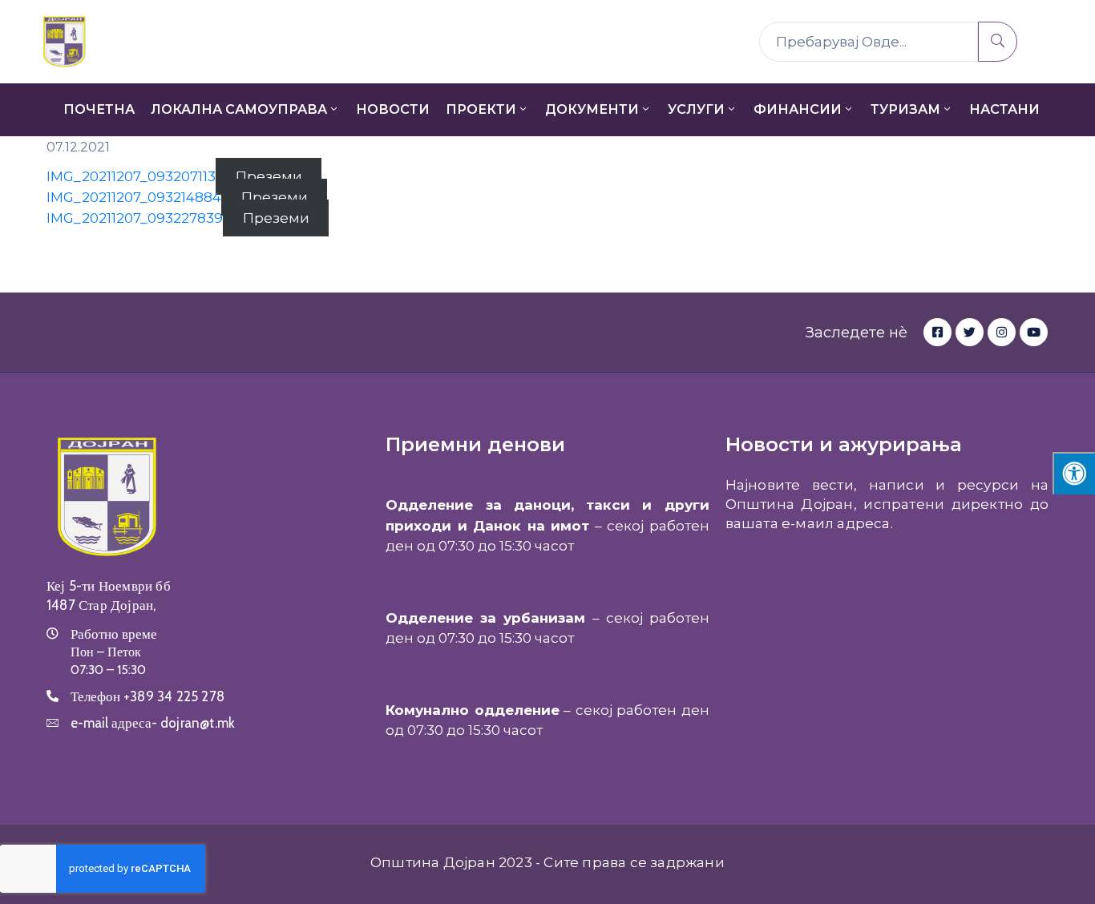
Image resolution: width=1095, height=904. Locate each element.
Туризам (905, 109)
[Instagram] (1002, 332)
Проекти (481, 109)
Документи (592, 109)
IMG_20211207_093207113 (131, 176)
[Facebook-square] (937, 332)
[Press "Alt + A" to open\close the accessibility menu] (1074, 473)
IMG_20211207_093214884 (133, 197)
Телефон (147, 696)
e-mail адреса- (153, 723)
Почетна (99, 109)
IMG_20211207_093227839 (134, 218)
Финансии (798, 109)
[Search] (997, 42)
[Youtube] (1034, 332)
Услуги (696, 109)
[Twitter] (970, 332)
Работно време (114, 634)
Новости (393, 109)
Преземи (269, 176)
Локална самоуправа (239, 109)
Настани (1004, 109)
